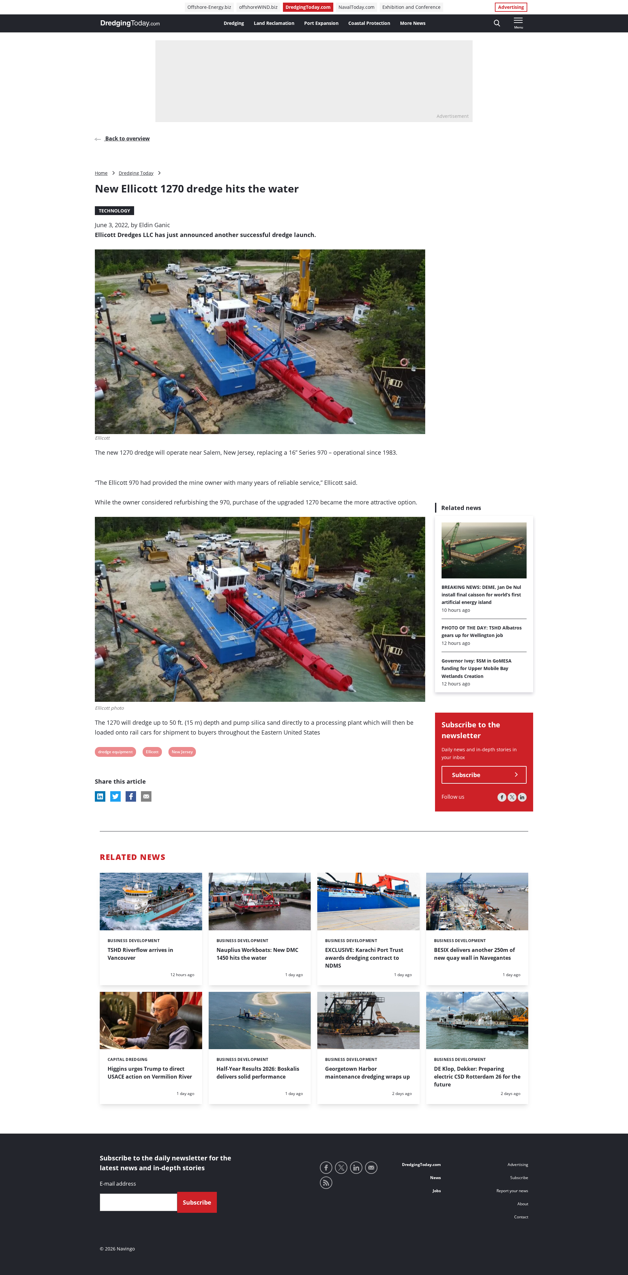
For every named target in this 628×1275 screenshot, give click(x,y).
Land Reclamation (274, 23)
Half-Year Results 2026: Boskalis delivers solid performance (258, 1072)
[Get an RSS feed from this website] (326, 1182)
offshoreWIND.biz (258, 7)
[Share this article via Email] (146, 796)
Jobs (437, 1190)
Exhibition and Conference (411, 7)
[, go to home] (130, 23)
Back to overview (127, 138)
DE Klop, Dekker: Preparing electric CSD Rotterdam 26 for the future (477, 1076)
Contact (521, 1217)
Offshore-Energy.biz (209, 7)
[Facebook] (501, 797)
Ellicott (152, 753)
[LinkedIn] (522, 797)
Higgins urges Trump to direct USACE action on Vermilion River (150, 1072)
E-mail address (118, 1183)
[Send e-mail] (371, 1167)
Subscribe (466, 775)
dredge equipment (115, 753)
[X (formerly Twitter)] (512, 797)
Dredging (234, 23)
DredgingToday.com (308, 7)
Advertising (511, 7)
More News (413, 23)
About (522, 1204)
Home (101, 173)
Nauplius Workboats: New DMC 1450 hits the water (257, 953)
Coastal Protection (369, 23)
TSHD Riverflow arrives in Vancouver (140, 953)
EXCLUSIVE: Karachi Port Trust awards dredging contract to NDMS (364, 957)
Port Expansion (321, 23)
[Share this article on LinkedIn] (100, 796)
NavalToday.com (357, 7)
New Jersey (182, 753)
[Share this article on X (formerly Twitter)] (115, 796)
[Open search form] (497, 23)
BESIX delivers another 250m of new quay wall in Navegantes (474, 953)
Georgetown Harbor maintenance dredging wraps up (367, 1072)
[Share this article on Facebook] (131, 796)
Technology (114, 211)
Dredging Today (136, 173)
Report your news (512, 1190)
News (435, 1177)
